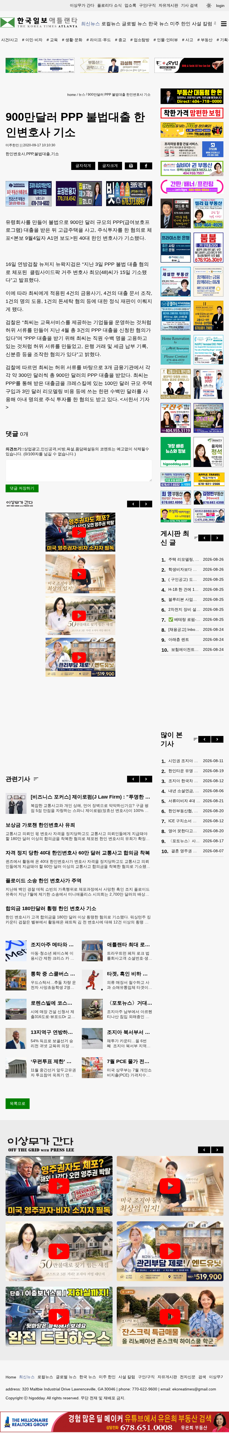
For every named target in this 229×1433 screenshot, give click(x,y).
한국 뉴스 (158, 23)
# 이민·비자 (32, 40)
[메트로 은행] (209, 282)
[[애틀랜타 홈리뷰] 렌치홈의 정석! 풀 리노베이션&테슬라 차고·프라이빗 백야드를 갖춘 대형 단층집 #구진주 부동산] (59, 1316)
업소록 (130, 5)
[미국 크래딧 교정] (129, 194)
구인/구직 (147, 5)
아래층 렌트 (178, 639)
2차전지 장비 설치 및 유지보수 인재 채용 (184, 609)
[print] (131, 165)
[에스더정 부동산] (209, 384)
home (71, 95)
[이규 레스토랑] (188, 65)
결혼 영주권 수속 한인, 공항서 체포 (185, 851)
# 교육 (52, 40)
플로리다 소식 (109, 5)
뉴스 (81, 95)
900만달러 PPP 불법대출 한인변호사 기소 (119, 95)
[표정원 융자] (79, 194)
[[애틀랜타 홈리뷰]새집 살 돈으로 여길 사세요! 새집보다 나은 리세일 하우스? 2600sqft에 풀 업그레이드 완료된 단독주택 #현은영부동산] (170, 1316)
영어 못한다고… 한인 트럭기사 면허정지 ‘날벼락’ (184, 831)
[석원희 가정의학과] (176, 479)
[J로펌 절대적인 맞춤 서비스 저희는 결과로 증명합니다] (176, 384)
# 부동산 (205, 40)
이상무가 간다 (82, 5)
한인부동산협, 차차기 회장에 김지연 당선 (184, 811)
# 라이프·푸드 (99, 40)
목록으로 (17, 1103)
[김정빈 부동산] (209, 498)
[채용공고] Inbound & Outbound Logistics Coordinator (184, 629)
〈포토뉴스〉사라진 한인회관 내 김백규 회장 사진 (184, 841)
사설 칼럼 (202, 23)
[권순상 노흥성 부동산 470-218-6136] (29, 194)
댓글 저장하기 (22, 488)
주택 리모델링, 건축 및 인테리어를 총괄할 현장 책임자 (184, 559)
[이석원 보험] (192, 117)
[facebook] (146, 165)
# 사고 (187, 40)
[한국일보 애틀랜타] (39, 23)
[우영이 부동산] (192, 136)
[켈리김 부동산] (209, 214)
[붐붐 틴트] (209, 248)
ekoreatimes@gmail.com (194, 1389)
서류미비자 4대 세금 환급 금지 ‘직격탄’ (184, 801)
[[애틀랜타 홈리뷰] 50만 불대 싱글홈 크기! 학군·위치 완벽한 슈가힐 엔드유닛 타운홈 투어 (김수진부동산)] (79, 657)
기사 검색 (189, 5)
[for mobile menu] (224, 24)
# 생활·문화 (72, 40)
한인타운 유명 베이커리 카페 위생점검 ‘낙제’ (184, 771)
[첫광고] (40, 65)
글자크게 (110, 165)
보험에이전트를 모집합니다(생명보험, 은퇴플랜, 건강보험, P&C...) (185, 649)
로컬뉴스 (110, 23)
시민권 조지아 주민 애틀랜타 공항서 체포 (184, 760)
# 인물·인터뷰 (166, 40)
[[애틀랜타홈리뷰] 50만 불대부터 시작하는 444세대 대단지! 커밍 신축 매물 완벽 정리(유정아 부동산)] (79, 615)
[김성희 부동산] (114, 65)
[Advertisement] (79, 721)
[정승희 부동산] (209, 418)
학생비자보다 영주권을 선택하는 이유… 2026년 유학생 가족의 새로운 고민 (184, 569)
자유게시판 (168, 5)
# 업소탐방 (139, 40)
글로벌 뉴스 (134, 23)
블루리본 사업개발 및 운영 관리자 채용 (184, 599)
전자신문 (187, 1377)
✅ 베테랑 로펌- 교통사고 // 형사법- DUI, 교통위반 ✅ (184, 619)
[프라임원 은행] (176, 248)
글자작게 (83, 165)
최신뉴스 (90, 23)
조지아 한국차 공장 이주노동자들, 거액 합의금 (184, 781)
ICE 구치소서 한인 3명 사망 (184, 821)
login (220, 5)
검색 (202, 1377)
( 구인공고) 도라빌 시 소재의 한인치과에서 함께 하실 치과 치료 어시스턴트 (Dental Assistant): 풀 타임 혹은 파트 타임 (184, 579)
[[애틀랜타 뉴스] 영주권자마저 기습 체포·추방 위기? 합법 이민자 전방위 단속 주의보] (79, 532)
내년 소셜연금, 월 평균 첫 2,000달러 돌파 (184, 791)
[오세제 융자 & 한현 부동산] (192, 102)
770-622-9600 (144, 1389)
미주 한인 (180, 23)
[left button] (133, 504)
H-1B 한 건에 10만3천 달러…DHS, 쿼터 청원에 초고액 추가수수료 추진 (184, 589)
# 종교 (120, 40)
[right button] (146, 504)
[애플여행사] (209, 479)
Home (11, 1377)
